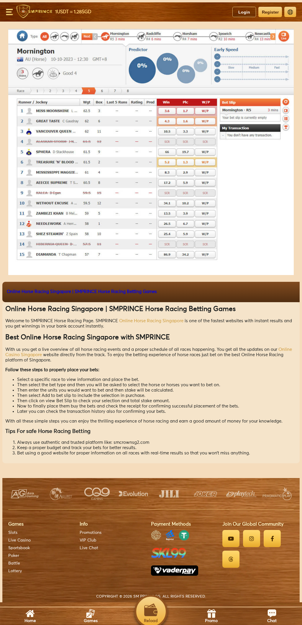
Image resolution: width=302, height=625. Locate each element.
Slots (12, 533)
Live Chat (89, 548)
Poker (13, 556)
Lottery (15, 571)
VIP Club (88, 540)
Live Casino (19, 540)
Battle (14, 563)
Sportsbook (19, 548)
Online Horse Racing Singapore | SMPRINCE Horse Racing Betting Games (82, 291)
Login (244, 12)
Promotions (90, 533)
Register (270, 12)
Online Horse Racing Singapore (151, 321)
